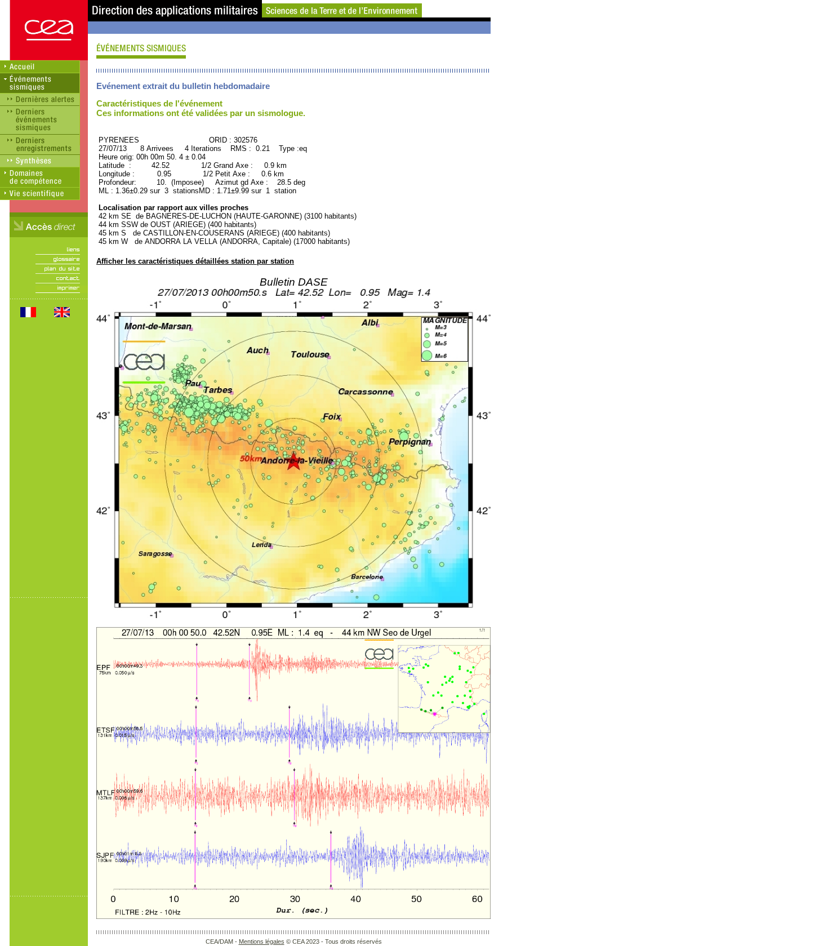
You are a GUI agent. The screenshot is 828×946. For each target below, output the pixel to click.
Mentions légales (261, 941)
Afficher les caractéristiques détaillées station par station (195, 261)
